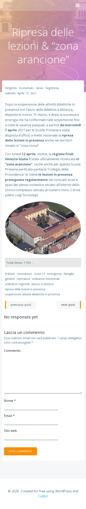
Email (9, 416)
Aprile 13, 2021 (27, 93)
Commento (12, 350)
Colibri (43, 496)
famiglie (69, 274)
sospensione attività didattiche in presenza (32, 294)
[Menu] (77, 5)
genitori (10, 279)
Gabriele (10, 93)
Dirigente (11, 88)
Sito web (10, 430)
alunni (11, 274)
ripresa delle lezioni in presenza (25, 289)
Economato (26, 88)
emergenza (54, 274)
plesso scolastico (43, 284)
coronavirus (24, 274)
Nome (10, 400)
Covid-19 (39, 274)
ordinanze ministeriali (45, 279)
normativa (23, 279)
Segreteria (52, 88)
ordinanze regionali (17, 284)
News (39, 88)
